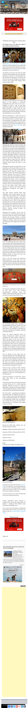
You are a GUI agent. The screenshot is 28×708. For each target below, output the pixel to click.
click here (17, 125)
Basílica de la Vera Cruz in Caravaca (15, 64)
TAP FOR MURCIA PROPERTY (14, 34)
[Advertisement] (14, 642)
